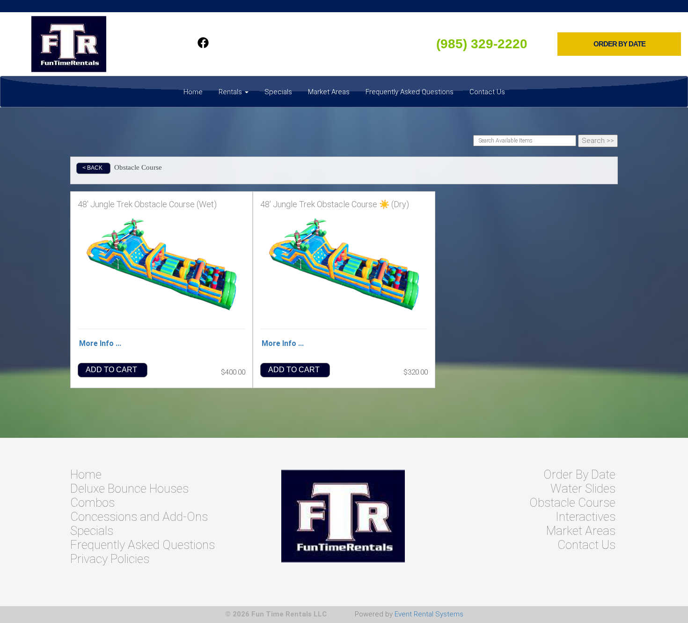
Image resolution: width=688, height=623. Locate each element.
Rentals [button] (231, 92)
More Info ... (100, 343)
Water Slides (582, 488)
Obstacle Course (572, 502)
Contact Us (487, 92)
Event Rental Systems (429, 614)
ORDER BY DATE (619, 44)
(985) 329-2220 (481, 44)
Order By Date (579, 474)
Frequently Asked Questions (410, 92)
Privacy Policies (109, 559)
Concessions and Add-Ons (139, 517)
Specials (278, 92)
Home (193, 92)
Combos (92, 502)
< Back (92, 168)
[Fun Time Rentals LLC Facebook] (203, 44)
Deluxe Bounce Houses (129, 488)
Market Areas (329, 92)
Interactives (585, 517)
